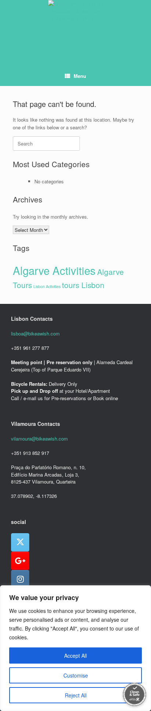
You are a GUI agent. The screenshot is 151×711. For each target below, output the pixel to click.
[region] (75, 648)
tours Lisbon (83, 284)
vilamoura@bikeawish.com (39, 438)
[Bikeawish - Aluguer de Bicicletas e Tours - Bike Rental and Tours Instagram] (20, 579)
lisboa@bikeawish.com (35, 333)
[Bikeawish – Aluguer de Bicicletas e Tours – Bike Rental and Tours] (75, 27)
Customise (75, 675)
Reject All (75, 695)
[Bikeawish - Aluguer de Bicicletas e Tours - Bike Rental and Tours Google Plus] (20, 561)
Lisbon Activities (46, 286)
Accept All (75, 655)
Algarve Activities (54, 270)
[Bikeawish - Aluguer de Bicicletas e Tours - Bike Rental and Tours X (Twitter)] (20, 542)
